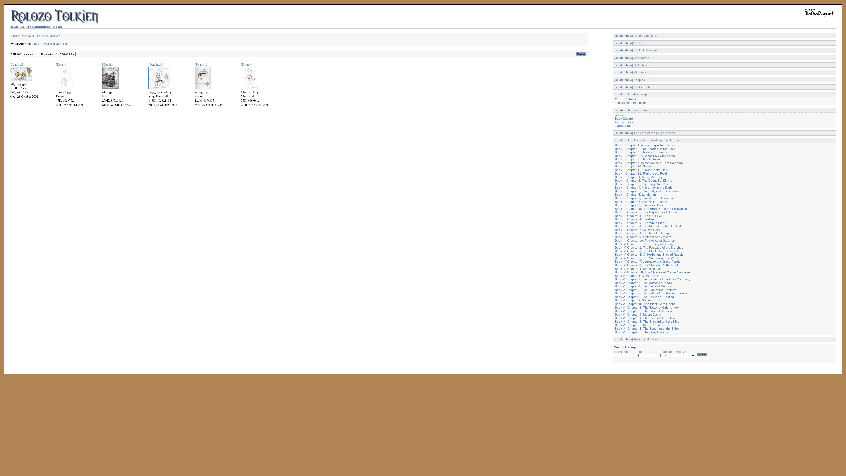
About (57, 26)
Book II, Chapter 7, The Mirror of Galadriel (644, 198)
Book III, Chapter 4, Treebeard (636, 219)
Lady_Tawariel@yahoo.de (50, 43)
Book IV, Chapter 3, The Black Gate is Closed (646, 251)
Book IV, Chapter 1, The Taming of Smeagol (645, 244)
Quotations (42, 26)
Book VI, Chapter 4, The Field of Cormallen (645, 318)
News (14, 26)
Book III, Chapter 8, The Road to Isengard (644, 233)
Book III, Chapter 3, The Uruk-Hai (638, 216)
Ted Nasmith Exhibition (631, 102)
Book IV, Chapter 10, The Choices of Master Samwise (652, 272)
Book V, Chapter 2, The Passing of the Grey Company (652, 279)
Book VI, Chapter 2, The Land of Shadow (643, 311)
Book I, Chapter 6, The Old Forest (638, 159)
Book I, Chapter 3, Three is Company (641, 152)
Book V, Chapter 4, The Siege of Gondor (643, 286)
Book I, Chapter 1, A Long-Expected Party (644, 145)
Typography (623, 125)
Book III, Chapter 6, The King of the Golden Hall (648, 226)
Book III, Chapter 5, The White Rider (640, 223)
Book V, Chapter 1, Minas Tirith (636, 275)
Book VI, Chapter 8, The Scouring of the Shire (647, 328)
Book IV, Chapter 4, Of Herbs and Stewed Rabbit (649, 254)
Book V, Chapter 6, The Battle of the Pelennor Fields (651, 293)
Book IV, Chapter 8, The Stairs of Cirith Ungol (646, 265)
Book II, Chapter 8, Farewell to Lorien (641, 201)
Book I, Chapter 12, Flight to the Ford (641, 173)
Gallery (25, 26)
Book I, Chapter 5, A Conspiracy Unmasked (645, 156)
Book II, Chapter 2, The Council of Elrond (643, 180)
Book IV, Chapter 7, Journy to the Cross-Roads (647, 261)
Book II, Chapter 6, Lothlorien (635, 194)
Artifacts (620, 115)
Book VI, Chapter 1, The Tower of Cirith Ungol (647, 307)
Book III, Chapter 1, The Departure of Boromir (647, 212)
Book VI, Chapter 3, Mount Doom (638, 314)
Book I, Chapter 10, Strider (633, 166)
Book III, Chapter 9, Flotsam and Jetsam (643, 237)
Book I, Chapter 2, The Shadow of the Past (645, 149)
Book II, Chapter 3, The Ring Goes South (643, 184)
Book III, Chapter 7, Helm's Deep (638, 230)
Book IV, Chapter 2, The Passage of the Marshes (649, 247)
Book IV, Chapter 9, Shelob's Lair (638, 268)
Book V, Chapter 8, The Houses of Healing (644, 297)
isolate (619, 35)
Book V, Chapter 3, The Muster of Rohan (643, 282)
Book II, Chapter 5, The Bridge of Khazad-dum (647, 191)
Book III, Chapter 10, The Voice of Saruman (645, 240)
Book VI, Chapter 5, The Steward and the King (647, 321)
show (628, 35)
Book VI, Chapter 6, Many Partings (639, 325)
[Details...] (16, 64)
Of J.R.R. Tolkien (626, 99)
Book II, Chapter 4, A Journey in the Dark (643, 187)
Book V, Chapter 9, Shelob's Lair (637, 300)
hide (628, 94)
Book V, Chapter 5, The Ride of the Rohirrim (645, 290)
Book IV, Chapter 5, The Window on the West (646, 258)
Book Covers (624, 118)
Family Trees (624, 122)
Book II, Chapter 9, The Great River (639, 205)
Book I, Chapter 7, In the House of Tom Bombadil (649, 163)
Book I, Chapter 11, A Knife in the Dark (641, 170)
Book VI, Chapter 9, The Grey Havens (641, 332)
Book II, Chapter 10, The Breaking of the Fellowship (651, 208)
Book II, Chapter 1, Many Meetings (639, 177)
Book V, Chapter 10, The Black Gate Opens (645, 304)
